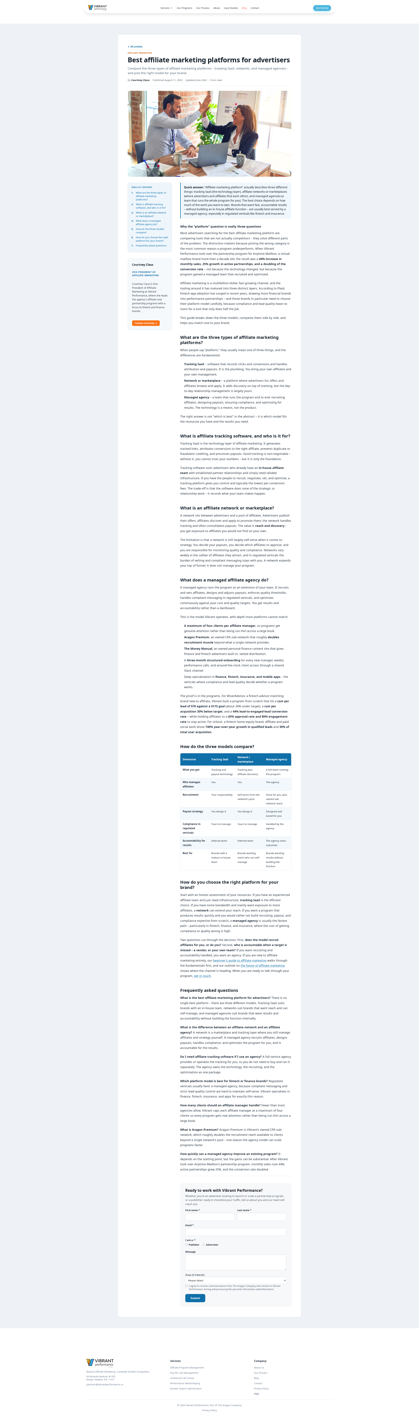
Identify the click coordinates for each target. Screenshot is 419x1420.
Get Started (322, 7)
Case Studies (231, 7)
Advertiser (212, 1244)
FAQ (256, 1393)
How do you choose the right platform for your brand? (152, 239)
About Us (259, 1367)
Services (165, 7)
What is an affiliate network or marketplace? (151, 214)
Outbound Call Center (182, 1378)
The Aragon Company (229, 1405)
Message (190, 1251)
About (216, 7)
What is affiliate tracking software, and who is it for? (151, 206)
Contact (255, 7)
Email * (189, 1225)
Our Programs (184, 7)
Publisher (194, 1244)
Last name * (244, 1210)
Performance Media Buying (185, 1383)
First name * (192, 1210)
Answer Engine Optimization (186, 1388)
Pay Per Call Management (184, 1372)
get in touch (202, 976)
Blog (244, 7)
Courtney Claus (140, 80)
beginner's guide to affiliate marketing (239, 960)
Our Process (203, 7)
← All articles (135, 46)
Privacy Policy (261, 1388)
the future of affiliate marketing (263, 965)
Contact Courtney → (146, 323)
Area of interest (195, 1275)
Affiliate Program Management (187, 1367)
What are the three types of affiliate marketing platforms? (151, 196)
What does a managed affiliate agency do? (148, 222)
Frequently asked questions (151, 245)
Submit (195, 1298)
